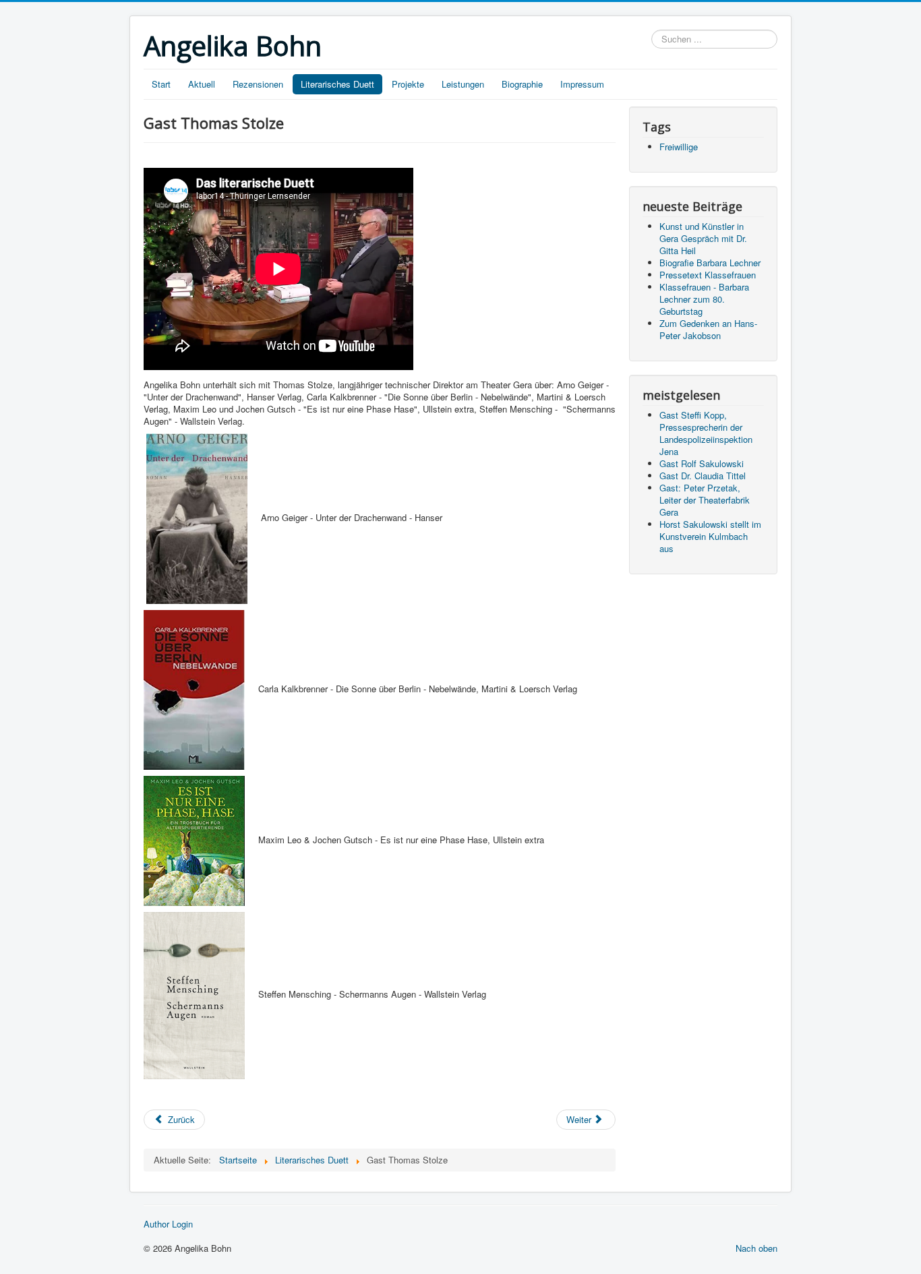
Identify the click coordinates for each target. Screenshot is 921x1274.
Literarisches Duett (337, 84)
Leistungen (463, 84)
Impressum (582, 84)
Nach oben (756, 1248)
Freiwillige (678, 146)
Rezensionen (258, 84)
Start (161, 84)
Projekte (408, 84)
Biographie (522, 84)
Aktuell (201, 84)
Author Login (168, 1224)
